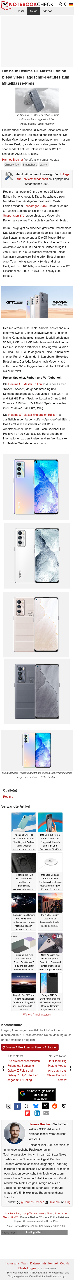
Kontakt (53, 1263)
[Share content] (8, 1106)
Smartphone (30, 164)
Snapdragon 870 (13, 215)
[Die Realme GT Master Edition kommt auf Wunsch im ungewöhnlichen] (37, 100)
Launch (44, 164)
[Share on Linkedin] (37, 1113)
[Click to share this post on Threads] (26, 1106)
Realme (8, 796)
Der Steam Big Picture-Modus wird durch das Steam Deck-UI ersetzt (56, 1070)
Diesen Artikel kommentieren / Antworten (31, 1047)
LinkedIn (54, 1202)
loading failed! (9, 1232)
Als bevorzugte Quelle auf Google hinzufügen (40, 1095)
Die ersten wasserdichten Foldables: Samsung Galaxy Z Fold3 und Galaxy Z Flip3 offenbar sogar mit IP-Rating (24, 1070)
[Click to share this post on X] (45, 1106)
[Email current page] (46, 1113)
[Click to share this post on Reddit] (54, 1106)
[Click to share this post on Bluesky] (36, 1106)
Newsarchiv (61, 1213)
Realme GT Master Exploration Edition (32, 414)
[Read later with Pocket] (64, 1106)
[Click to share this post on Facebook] (17, 1106)
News (33, 11)
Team (24, 1263)
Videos (47, 11)
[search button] (60, 4)
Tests (20, 11)
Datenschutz (38, 1263)
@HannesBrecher (31, 1202)
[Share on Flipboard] (27, 1113)
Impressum (12, 1263)
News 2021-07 (10, 1217)
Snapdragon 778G (35, 206)
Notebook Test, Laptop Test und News (24, 1213)
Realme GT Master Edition (25, 384)
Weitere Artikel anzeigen (37, 1014)
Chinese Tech (12, 164)
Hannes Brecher (12, 159)
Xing (67, 1202)
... (70, 11)
